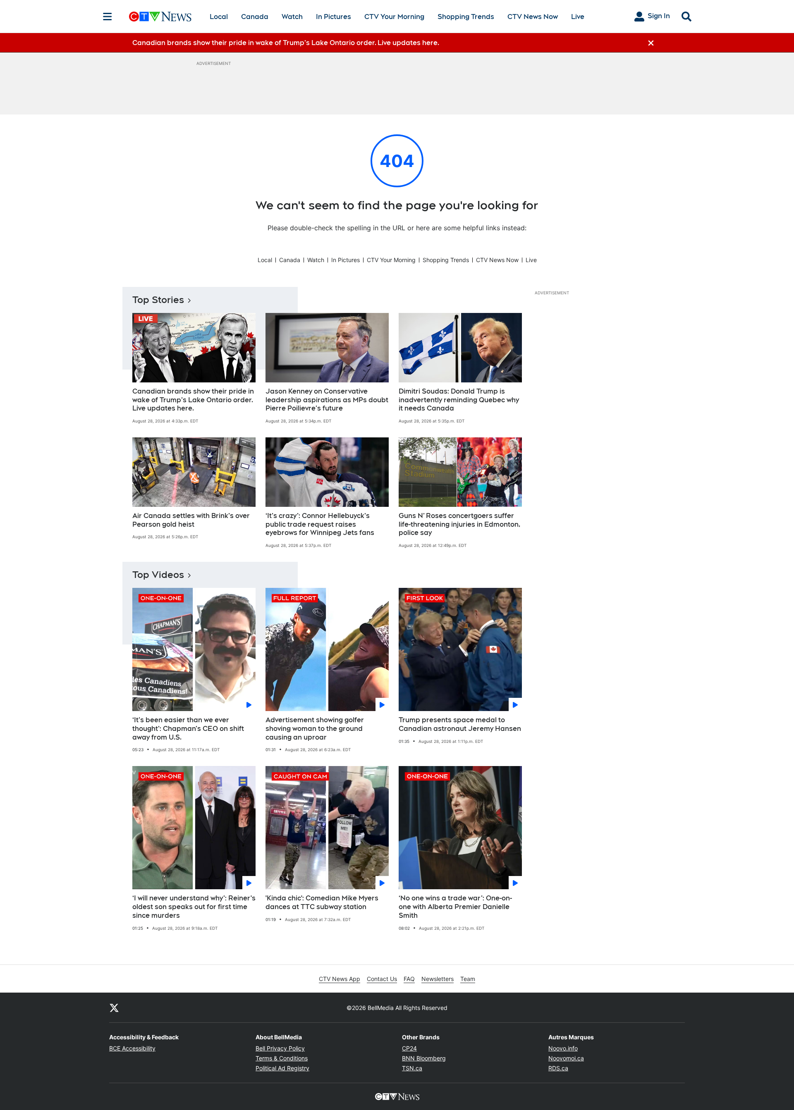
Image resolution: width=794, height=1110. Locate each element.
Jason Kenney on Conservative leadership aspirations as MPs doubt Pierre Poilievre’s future (326, 400)
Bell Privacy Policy (280, 1048)
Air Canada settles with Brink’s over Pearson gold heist (191, 520)
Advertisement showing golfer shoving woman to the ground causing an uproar (314, 728)
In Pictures (333, 17)
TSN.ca (412, 1068)
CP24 (409, 1048)
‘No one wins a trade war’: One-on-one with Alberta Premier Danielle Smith (455, 906)
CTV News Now (532, 17)
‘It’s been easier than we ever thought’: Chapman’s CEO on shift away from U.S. (188, 728)
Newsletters (437, 978)
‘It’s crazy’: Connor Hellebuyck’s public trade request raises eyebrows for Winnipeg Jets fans (319, 524)
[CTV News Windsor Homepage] (160, 16)
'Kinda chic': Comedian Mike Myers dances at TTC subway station (321, 902)
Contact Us (382, 978)
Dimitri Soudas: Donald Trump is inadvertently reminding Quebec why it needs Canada (459, 400)
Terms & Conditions (282, 1058)
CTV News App (339, 978)
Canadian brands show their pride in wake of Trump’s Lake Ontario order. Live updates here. (193, 400)
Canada (254, 17)
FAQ (409, 978)
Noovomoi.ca (566, 1058)
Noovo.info (563, 1048)
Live (577, 17)
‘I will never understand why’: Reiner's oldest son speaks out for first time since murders (194, 906)
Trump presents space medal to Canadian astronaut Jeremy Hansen (460, 724)
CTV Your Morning (394, 17)
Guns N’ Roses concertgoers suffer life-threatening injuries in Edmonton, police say (459, 524)
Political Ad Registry (282, 1068)
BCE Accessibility (132, 1048)
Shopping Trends (466, 17)
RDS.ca (558, 1068)
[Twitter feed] (114, 1007)
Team (467, 978)
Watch (292, 17)
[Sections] (107, 16)
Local (219, 17)
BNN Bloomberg (424, 1058)
